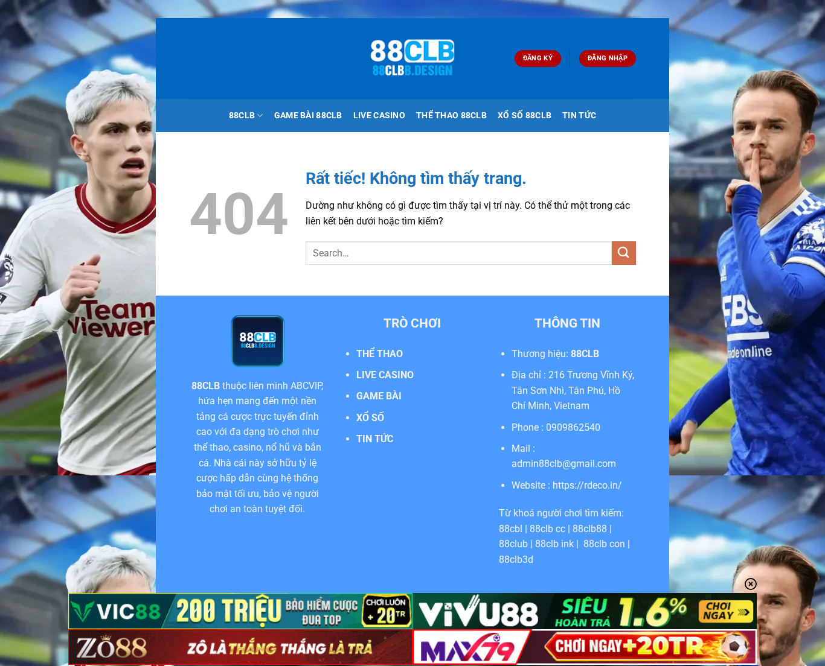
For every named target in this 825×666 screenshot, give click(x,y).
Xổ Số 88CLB (524, 115)
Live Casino (379, 115)
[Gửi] (624, 253)
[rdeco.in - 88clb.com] (412, 59)
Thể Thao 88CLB (451, 115)
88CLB (242, 115)
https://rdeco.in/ (587, 485)
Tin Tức (579, 115)
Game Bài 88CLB (308, 115)
